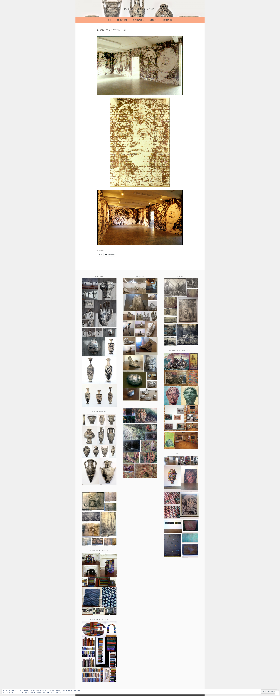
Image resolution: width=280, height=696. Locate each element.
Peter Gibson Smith (140, 8)
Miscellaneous (138, 20)
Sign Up (153, 20)
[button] (89, 283)
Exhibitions (122, 20)
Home (109, 20)
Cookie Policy (56, 692)
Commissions (167, 20)
